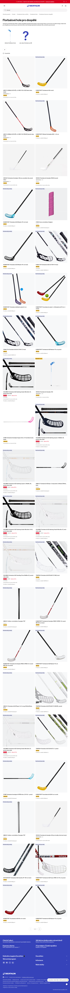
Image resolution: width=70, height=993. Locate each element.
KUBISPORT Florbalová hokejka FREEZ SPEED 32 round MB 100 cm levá (51, 622)
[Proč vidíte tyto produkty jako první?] (3, 53)
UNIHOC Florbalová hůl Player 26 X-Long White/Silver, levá (17, 706)
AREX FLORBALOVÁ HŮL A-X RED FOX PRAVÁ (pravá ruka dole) (18, 135)
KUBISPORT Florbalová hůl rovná (45, 90)
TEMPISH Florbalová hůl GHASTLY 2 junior (47, 748)
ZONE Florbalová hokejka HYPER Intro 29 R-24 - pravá (17, 794)
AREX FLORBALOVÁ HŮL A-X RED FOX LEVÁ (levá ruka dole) (17, 91)
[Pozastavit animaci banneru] (64, 2)
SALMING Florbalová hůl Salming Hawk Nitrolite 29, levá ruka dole (51, 530)
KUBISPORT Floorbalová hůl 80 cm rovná (47, 794)
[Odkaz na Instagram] (10, 963)
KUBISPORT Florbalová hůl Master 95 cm (47, 663)
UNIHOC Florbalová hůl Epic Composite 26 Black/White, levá (51, 484)
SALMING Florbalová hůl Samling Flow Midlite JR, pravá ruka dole (18, 576)
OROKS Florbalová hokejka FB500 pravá (47, 178)
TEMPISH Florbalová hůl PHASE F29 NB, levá (47, 575)
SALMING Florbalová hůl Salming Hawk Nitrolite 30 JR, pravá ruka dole (18, 530)
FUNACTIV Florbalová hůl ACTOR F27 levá (14, 349)
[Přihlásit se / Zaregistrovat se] (62, 5)
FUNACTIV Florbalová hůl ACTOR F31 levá (47, 264)
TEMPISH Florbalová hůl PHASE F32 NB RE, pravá (49, 706)
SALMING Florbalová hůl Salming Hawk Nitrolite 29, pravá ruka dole (17, 392)
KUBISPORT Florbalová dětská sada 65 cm (15, 307)
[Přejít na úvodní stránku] (33, 6)
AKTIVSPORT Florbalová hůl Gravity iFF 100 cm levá (17, 877)
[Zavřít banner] (66, 2)
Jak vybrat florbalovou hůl (25, 43)
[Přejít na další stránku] (39, 929)
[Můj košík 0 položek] (65, 5)
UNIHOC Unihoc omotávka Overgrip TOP (14, 621)
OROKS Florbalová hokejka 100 (44, 392)
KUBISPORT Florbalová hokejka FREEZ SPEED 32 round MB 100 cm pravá (18, 664)
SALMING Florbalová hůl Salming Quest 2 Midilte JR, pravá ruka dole (50, 438)
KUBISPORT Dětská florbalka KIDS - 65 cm (47, 134)
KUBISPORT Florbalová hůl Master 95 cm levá (15, 222)
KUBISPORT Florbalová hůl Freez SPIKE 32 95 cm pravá (50, 877)
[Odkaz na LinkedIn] (13, 963)
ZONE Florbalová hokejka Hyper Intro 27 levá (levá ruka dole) (18, 438)
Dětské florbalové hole (10, 43)
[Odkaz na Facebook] (4, 963)
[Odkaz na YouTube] (7, 963)
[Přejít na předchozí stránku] (30, 929)
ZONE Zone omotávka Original (44, 222)
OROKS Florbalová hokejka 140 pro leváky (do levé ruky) (51, 835)
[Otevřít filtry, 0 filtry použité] (5, 49)
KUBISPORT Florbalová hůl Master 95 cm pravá (48, 349)
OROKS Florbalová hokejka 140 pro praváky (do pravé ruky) (18, 178)
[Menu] (4, 5)
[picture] (19, 72)
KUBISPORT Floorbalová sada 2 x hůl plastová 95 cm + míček (51, 307)
